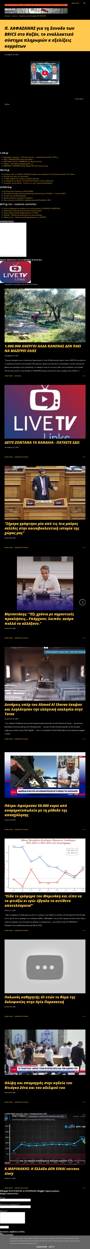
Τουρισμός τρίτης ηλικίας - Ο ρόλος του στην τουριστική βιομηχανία (28, 183)
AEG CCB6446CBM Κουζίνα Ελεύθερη (18, 159)
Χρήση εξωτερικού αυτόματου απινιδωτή (18, 198)
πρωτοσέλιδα (10, 257)
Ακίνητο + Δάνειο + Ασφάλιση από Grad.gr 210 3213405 (25, 16)
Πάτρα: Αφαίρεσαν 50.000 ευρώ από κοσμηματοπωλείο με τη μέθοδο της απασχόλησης (36, 810)
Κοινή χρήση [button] (79, 99)
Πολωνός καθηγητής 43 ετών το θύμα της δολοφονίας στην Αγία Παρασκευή (40, 999)
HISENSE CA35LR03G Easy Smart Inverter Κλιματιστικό (26, 166)
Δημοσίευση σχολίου (21, 457)
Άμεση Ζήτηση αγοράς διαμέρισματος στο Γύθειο (21, 213)
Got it (51, 1247)
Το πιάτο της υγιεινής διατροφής (15, 196)
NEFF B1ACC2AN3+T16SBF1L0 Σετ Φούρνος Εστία (23, 161)
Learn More (41, 1247)
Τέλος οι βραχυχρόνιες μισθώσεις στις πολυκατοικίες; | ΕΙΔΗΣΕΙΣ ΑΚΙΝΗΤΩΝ (32, 208)
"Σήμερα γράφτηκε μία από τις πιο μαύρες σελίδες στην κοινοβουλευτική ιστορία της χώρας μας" (42, 528)
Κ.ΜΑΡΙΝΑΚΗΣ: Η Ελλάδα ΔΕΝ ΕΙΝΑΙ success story (42, 1171)
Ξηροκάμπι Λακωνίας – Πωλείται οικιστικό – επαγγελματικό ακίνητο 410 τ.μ (31, 157)
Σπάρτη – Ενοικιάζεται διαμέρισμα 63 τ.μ (18, 164)
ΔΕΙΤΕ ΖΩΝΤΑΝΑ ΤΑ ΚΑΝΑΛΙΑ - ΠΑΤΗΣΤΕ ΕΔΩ (42, 442)
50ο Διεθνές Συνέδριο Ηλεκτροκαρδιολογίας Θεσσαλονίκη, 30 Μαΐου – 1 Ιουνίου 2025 (34, 193)
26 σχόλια (18, 376)
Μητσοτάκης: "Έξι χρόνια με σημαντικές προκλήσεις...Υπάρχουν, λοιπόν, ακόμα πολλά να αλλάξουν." (39, 619)
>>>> (84, 376)
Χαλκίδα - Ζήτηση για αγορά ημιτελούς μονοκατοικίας (23, 215)
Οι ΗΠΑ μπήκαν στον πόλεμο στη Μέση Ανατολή (21, 178)
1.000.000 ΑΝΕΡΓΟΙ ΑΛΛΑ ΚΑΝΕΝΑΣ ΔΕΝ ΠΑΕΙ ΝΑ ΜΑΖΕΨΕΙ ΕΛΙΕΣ (43, 348)
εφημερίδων (17, 257)
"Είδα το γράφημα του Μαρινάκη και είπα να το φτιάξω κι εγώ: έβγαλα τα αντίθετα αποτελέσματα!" (43, 901)
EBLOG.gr (10, 9)
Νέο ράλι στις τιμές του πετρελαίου (16, 176)
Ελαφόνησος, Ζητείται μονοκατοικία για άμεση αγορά (22, 210)
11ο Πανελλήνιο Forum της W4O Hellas (18, 191)
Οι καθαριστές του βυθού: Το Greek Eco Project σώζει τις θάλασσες (28, 181)
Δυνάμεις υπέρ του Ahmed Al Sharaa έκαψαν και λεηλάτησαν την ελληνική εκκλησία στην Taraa (39, 174)
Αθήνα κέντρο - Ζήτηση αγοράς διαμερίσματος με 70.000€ (25, 217)
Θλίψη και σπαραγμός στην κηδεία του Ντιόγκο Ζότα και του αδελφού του (38, 1085)
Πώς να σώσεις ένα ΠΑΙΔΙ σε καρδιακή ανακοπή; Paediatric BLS (27, 200)
